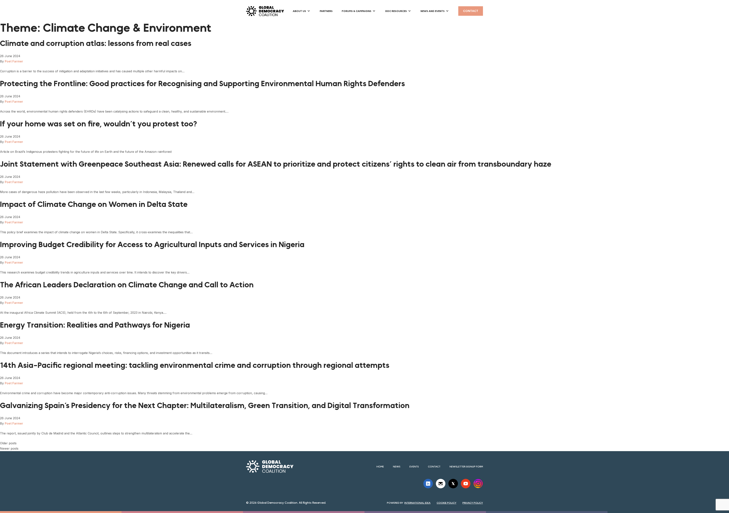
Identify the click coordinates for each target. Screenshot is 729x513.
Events (414, 466)
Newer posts (9, 448)
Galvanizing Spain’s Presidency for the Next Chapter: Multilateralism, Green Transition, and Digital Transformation (204, 406)
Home (380, 466)
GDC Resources (396, 11)
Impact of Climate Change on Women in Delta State (94, 204)
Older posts (8, 443)
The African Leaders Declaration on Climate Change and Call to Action (127, 285)
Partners (326, 11)
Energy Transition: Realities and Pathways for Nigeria (95, 325)
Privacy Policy (472, 502)
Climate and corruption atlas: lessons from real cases (95, 43)
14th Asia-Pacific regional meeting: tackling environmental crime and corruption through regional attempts (194, 365)
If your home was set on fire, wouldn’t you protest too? (98, 124)
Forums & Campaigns (356, 11)
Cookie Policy (446, 502)
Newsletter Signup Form (466, 466)
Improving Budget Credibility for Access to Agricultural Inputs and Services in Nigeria (152, 245)
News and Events (433, 11)
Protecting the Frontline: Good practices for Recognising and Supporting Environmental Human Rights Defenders (202, 84)
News (396, 466)
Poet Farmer (14, 61)
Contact (470, 11)
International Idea (417, 502)
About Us (299, 11)
